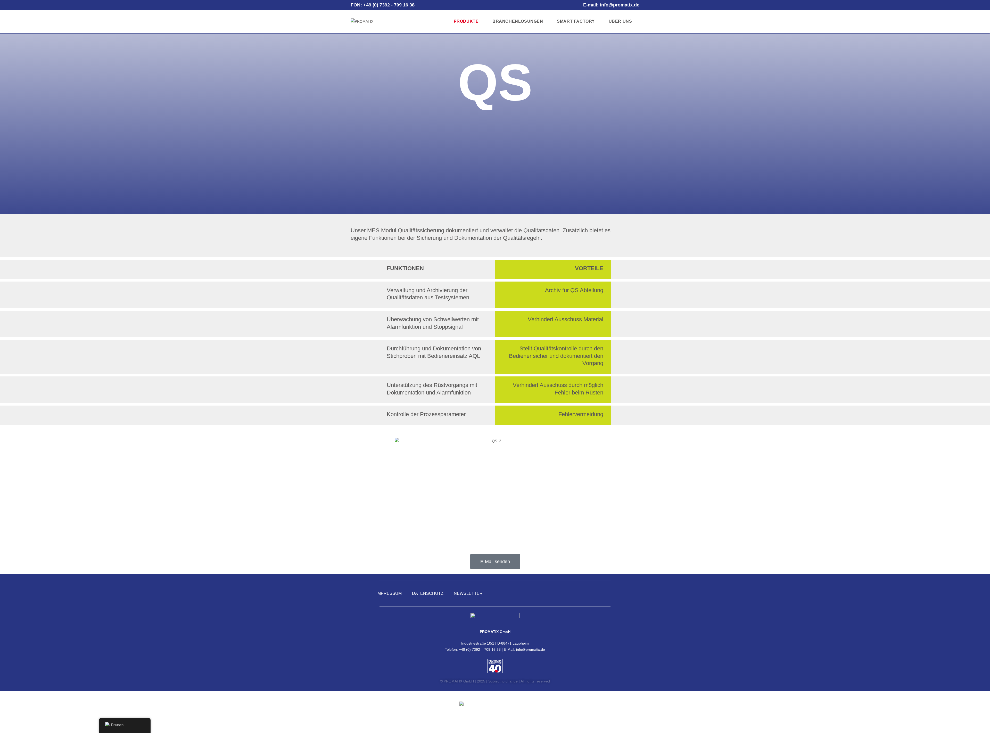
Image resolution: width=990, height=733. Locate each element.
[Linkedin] (559, 593)
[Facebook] (574, 593)
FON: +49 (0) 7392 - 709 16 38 (383, 4)
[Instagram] (605, 593)
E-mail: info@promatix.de (611, 4)
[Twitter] (589, 593)
